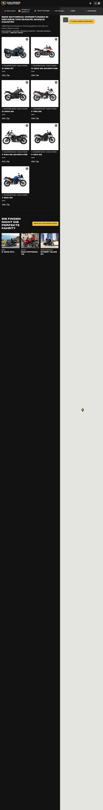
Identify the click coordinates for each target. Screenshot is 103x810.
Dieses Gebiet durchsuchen (83, 21)
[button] (15, 57)
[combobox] (10, 10)
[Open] (100, 10)
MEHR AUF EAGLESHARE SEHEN (45, 223)
